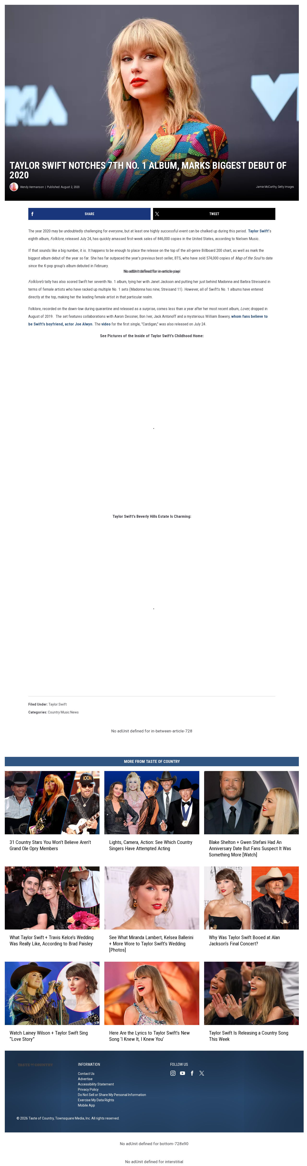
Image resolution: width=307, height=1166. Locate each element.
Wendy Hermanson (32, 187)
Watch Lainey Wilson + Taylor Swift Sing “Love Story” (49, 1036)
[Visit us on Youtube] (184, 1073)
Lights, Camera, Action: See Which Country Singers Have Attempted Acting (150, 845)
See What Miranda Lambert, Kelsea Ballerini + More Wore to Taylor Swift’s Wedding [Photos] (151, 944)
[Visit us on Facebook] (194, 1073)
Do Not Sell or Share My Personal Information (112, 1095)
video (106, 324)
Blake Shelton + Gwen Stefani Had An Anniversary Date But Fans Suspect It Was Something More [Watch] (250, 848)
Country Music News (63, 712)
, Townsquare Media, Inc (72, 1118)
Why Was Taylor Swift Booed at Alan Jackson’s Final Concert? (244, 941)
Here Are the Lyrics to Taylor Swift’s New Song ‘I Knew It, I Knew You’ (149, 1036)
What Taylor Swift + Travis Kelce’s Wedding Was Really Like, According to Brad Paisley (52, 941)
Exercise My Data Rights (96, 1100)
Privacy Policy (88, 1089)
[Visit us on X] (203, 1073)
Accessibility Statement (96, 1084)
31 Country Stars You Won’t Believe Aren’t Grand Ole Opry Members (50, 845)
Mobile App (86, 1105)
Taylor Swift (57, 704)
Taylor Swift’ (258, 231)
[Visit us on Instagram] (175, 1073)
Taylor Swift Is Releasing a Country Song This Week (248, 1036)
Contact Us (86, 1074)
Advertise (85, 1079)
